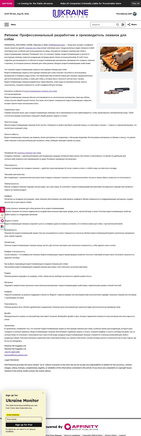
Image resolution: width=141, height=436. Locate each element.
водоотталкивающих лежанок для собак (40, 91)
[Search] (117, 24)
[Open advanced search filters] (122, 24)
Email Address (13, 415)
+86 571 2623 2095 (12, 352)
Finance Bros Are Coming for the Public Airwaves (28, 3)
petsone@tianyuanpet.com (15, 355)
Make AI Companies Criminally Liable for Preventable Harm (90, 3)
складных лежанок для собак (29, 153)
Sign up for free (23, 424)
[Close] (43, 393)
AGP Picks (7, 3)
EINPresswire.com (56, 45)
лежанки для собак (33, 48)
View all (135, 3)
